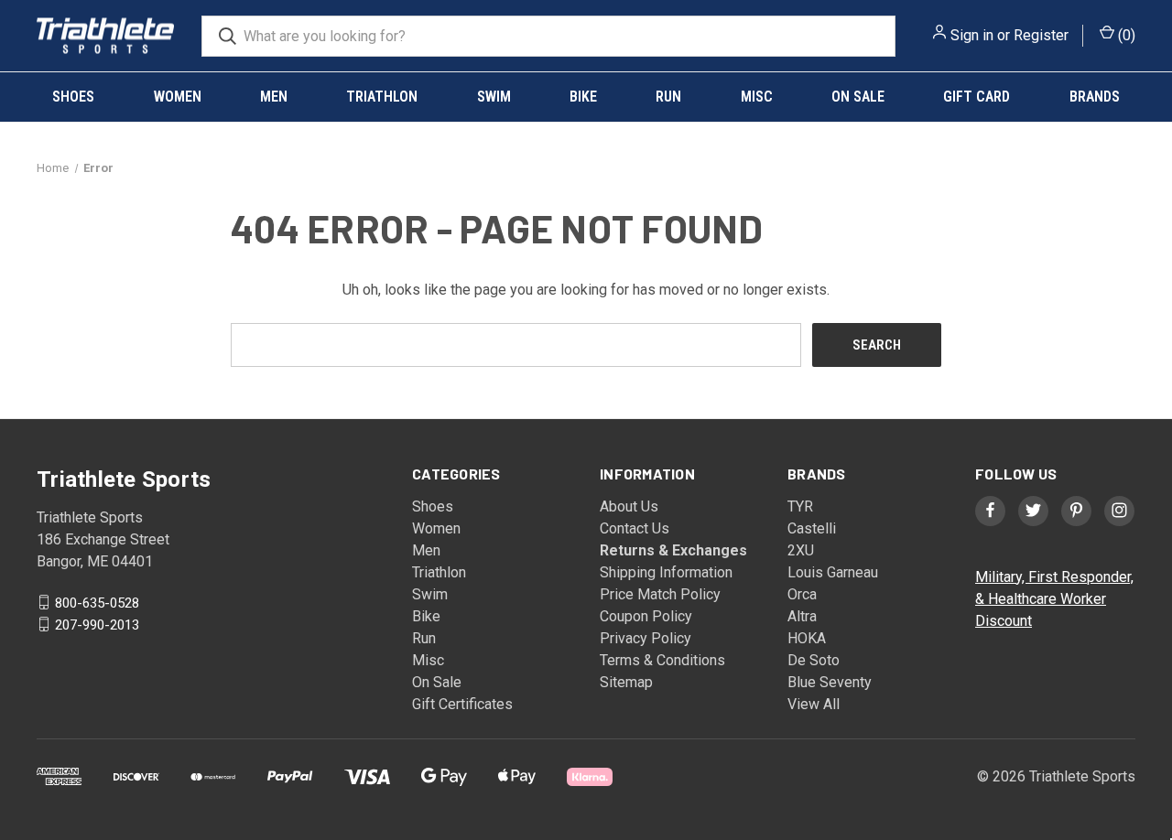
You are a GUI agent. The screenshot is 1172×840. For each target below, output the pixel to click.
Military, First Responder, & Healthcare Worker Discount (1054, 599)
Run (668, 96)
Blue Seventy (829, 682)
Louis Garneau (832, 572)
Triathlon (382, 96)
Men (274, 96)
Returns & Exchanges (673, 550)
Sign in (971, 35)
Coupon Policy (646, 616)
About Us (629, 506)
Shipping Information (666, 572)
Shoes (73, 96)
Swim (494, 96)
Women (177, 96)
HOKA (806, 638)
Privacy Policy (645, 638)
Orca (802, 594)
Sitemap (626, 682)
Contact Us (634, 528)
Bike (583, 96)
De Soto (813, 660)
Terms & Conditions (662, 660)
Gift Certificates (462, 704)
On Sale (857, 96)
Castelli (811, 528)
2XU (800, 550)
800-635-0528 (97, 602)
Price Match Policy (660, 594)
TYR (800, 506)
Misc (757, 96)
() (1124, 35)
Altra (802, 616)
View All (813, 704)
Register (1041, 35)
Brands (1094, 96)
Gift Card (976, 96)
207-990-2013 (97, 624)
